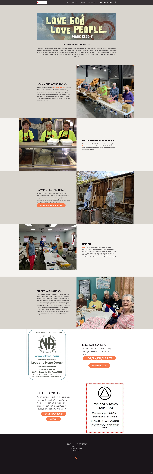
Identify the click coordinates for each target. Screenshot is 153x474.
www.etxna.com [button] (99, 365)
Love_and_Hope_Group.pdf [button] (99, 358)
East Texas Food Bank (59, 87)
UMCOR (84, 247)
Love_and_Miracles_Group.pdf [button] (54, 414)
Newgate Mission (87, 145)
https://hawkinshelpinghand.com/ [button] (51, 205)
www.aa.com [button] (53, 419)
